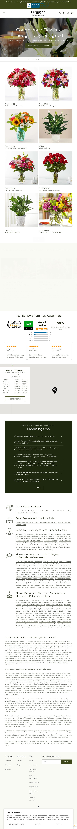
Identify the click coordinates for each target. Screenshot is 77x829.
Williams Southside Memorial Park (40, 549)
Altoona (18, 511)
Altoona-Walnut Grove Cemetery (48, 534)
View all (38, 239)
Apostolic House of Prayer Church (33, 605)
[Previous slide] (29, 59)
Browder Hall (26, 568)
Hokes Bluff (57, 511)
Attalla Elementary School (42, 564)
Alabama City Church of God (45, 600)
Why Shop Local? (32, 770)
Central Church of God (57, 617)
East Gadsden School (28, 572)
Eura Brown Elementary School (32, 574)
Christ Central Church (47, 622)
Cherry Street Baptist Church (27, 622)
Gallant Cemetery (36, 540)
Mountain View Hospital (48, 522)
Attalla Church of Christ (43, 607)
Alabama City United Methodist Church (42, 602)
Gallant (42, 511)
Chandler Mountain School (57, 568)
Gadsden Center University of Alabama (40, 579)
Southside (19, 513)
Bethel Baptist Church (48, 609)
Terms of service (32, 799)
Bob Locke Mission (33, 615)
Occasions (8, 760)
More (38, 488)
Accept (37, 824)
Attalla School (58, 564)
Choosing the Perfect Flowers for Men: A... (51, 283)
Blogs (19, 765)
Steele (25, 513)
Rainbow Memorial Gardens (34, 547)
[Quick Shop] (59, 13)
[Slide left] (34, 308)
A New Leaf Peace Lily (12, 232)
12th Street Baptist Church (25, 600)
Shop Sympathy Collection (38, 45)
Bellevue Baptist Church (30, 609)
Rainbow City (66, 511)
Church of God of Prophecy (31, 626)
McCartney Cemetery (58, 543)
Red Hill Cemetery (51, 547)
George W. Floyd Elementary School (50, 587)
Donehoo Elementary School (45, 570)
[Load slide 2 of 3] (36, 59)
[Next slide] (44, 59)
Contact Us (33, 765)
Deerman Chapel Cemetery (33, 538)
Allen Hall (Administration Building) (29, 562)
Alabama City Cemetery (25, 534)
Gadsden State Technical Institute (28, 585)
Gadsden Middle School (32, 581)
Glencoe (49, 511)
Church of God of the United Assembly (56, 626)
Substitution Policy (33, 792)
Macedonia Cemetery (41, 543)
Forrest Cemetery (22, 540)
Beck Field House (35, 566)
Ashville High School (50, 562)
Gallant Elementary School (49, 585)
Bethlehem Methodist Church (27, 613)
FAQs (31, 760)
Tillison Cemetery (22, 549)
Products (8, 765)
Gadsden (36, 511)
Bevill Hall (47, 566)
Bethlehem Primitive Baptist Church (52, 613)
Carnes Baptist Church (41, 617)
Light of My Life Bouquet (13, 190)
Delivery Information (33, 777)
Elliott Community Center (45, 572)
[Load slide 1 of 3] (33, 59)
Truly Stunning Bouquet (47, 106)
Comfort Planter (45, 148)
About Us (8, 769)
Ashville (24, 511)
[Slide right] (43, 308)
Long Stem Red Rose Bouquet (49, 190)
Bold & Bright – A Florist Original (50, 232)
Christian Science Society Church (34, 624)
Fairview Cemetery (64, 538)
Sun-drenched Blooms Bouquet (16, 148)
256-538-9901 (42, 663)
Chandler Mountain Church (46, 619)
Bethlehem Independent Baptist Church (55, 611)
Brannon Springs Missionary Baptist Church (55, 615)
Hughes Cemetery (50, 540)
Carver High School (39, 568)
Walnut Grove (33, 513)
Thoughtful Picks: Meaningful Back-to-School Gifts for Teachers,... (15, 283)
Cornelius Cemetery (47, 536)
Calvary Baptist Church (24, 617)
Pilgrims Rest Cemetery (53, 545)
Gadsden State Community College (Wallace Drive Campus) (49, 583)
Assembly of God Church (54, 605)
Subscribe (66, 761)
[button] (4, 13)
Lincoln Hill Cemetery (24, 543)
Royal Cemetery (65, 547)
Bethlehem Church (30, 611)
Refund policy (33, 787)
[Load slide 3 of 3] (39, 59)
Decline (58, 824)
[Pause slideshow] (48, 59)
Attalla (30, 511)
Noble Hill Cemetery (36, 545)
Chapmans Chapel (64, 619)
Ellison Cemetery (50, 538)
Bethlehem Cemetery (31, 536)
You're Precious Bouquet (13, 106)
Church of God (51, 624)
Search (19, 760)
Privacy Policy (64, 819)
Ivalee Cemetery (65, 540)
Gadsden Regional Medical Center (28, 522)
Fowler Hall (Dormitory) (53, 574)
